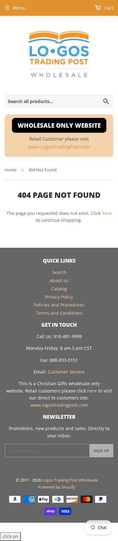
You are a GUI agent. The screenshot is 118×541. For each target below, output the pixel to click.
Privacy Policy (59, 297)
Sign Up (101, 450)
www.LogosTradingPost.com (59, 146)
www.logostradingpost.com (59, 405)
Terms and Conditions (59, 313)
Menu (19, 8)
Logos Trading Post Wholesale (70, 480)
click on (10, 536)
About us (59, 280)
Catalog (59, 289)
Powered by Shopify (57, 487)
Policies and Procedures (59, 305)
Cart (108, 8)
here (107, 213)
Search (59, 272)
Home (10, 170)
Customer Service (66, 372)
